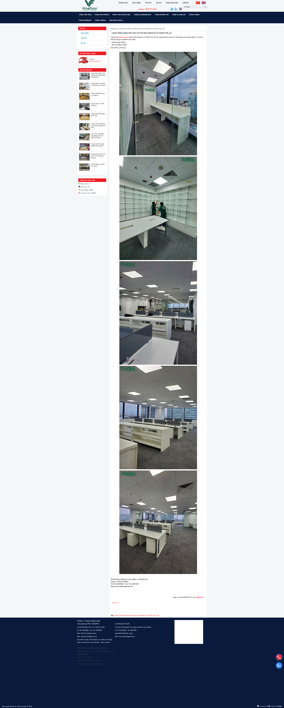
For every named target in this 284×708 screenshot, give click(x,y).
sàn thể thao (95, 642)
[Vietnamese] (198, 2)
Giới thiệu (136, 3)
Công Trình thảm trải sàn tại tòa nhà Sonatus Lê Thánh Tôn (135, 615)
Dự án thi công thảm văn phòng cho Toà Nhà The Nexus (97, 135)
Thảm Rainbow (85, 20)
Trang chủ (123, 3)
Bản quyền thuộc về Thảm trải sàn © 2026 (17, 706)
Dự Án (158, 3)
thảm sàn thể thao (83, 642)
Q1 (158, 615)
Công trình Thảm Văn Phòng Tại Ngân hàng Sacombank (98, 75)
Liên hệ (185, 3)
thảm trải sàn (105, 642)
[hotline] (279, 657)
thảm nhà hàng (106, 639)
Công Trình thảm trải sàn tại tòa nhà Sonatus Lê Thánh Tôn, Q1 (142, 29)
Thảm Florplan (178, 15)
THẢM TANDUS (100, 20)
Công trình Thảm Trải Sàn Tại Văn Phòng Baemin (98, 156)
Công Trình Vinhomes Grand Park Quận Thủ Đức (98, 125)
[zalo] (279, 665)
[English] (204, 2)
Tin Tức (148, 3)
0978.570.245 (147, 9)
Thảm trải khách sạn (121, 15)
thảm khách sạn (95, 639)
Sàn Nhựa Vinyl (115, 20)
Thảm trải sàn (172, 3)
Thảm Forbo (194, 15)
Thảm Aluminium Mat (142, 15)
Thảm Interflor (162, 15)
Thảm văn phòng (101, 15)
